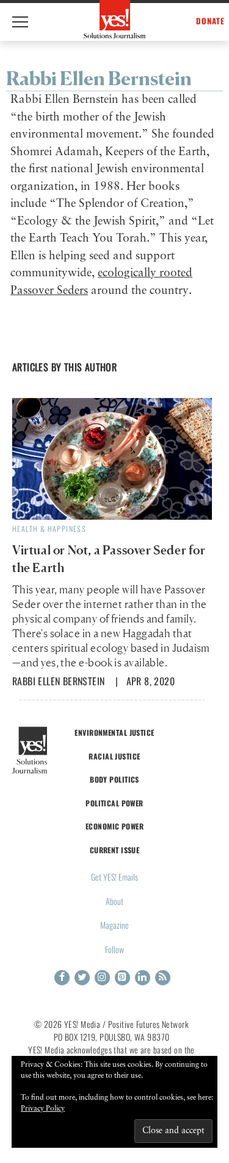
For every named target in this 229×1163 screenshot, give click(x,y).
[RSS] (162, 977)
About (114, 901)
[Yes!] (114, 19)
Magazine (114, 924)
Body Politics (114, 779)
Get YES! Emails (114, 876)
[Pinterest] (122, 977)
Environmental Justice (114, 732)
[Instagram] (102, 977)
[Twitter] (82, 977)
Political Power (114, 803)
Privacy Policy (43, 1108)
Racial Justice (114, 756)
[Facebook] (62, 977)
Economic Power (114, 826)
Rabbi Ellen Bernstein (58, 681)
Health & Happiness (49, 528)
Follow (114, 949)
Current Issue (115, 850)
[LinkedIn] (142, 977)
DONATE (210, 21)
